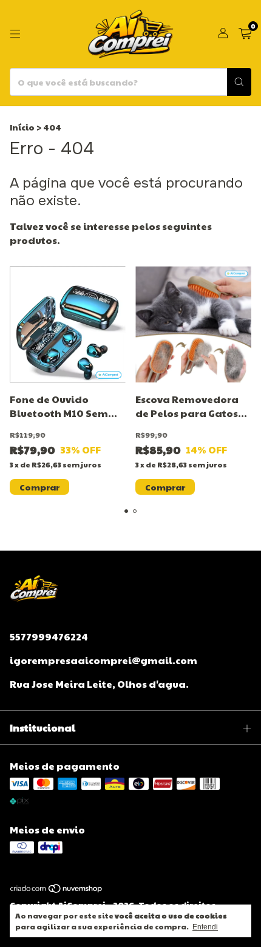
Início (22, 127)
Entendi (205, 927)
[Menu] (15, 34)
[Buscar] (239, 82)
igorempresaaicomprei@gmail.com (103, 660)
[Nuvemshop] (57, 890)
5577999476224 (49, 636)
